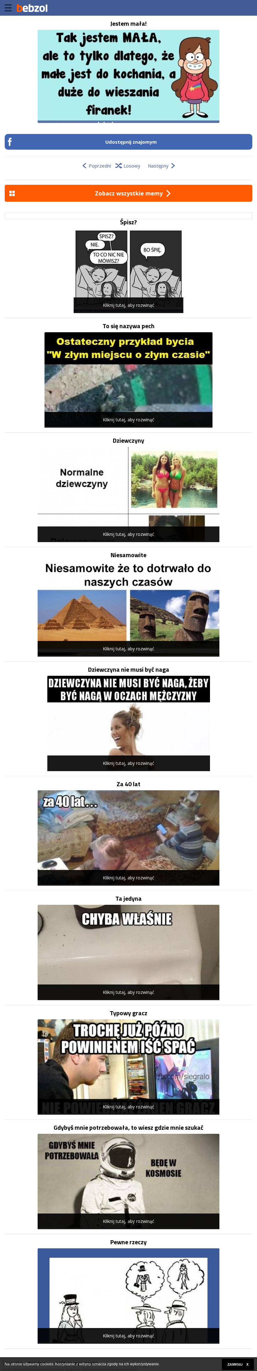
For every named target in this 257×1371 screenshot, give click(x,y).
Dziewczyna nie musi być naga (128, 669)
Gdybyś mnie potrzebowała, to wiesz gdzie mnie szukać (128, 1127)
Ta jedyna (128, 898)
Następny (158, 166)
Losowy (131, 166)
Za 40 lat (128, 784)
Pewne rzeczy (128, 1242)
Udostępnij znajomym (131, 142)
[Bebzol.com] (32, 8)
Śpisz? (128, 222)
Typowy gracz (128, 1013)
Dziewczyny (128, 440)
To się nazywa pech (128, 326)
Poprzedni (100, 166)
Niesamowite (128, 555)
